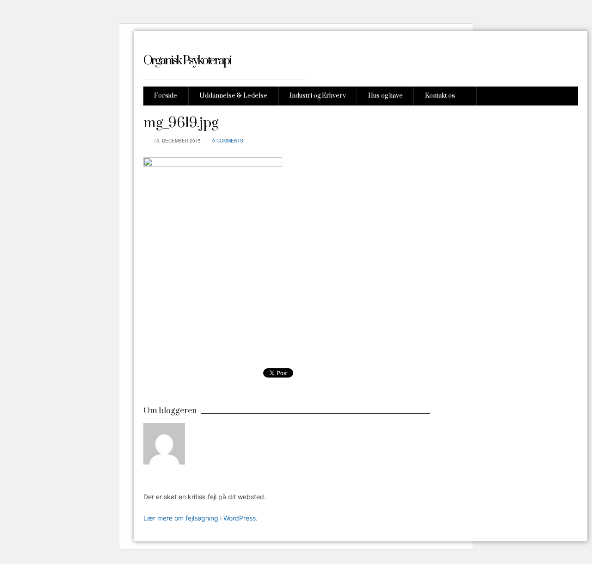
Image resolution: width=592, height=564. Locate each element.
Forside (165, 96)
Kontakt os (440, 96)
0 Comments (227, 140)
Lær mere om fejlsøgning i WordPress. (200, 518)
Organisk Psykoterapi (187, 60)
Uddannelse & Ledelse (233, 96)
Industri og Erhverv (318, 96)
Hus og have (385, 96)
